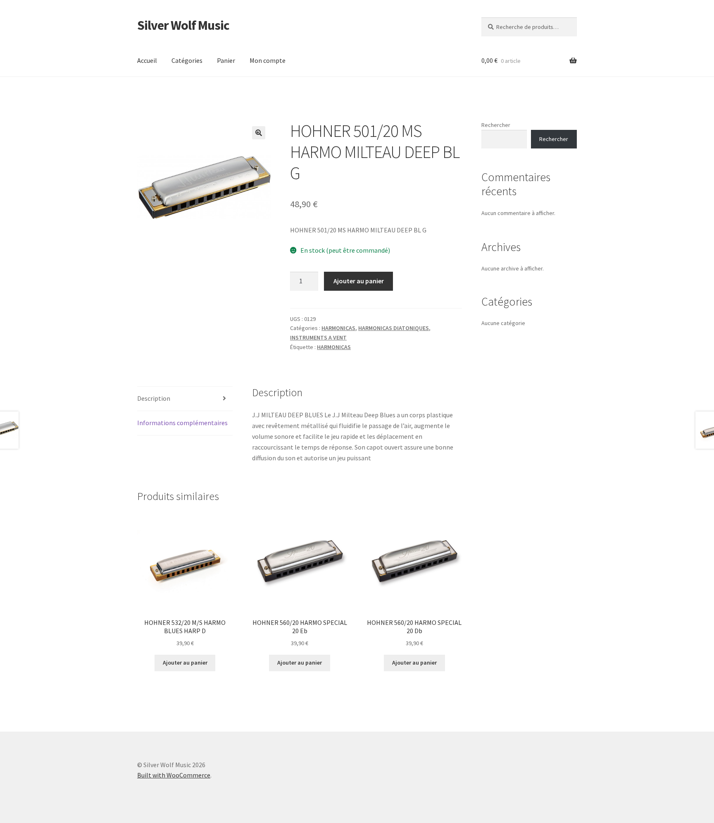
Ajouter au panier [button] (185, 662)
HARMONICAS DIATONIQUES (393, 328)
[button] (258, 132)
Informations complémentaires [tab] (182, 423)
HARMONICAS (338, 328)
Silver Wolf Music (183, 25)
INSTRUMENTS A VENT (318, 337)
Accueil (147, 60)
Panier (226, 60)
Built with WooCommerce (173, 775)
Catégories (186, 60)
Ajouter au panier (358, 281)
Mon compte (268, 60)
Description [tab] (153, 398)
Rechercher (495, 125)
